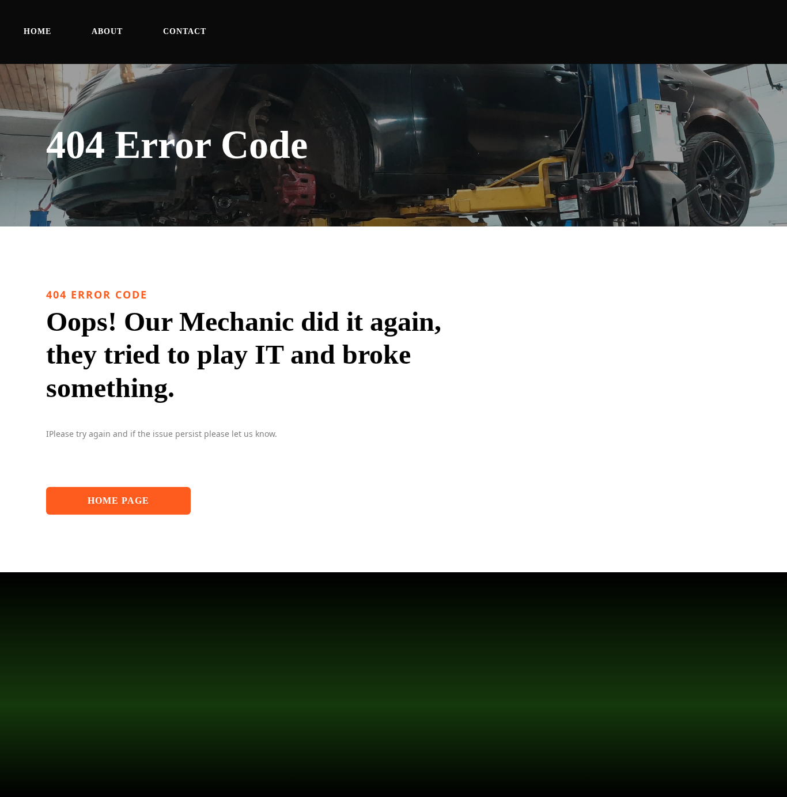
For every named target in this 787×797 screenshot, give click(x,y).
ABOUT (107, 31)
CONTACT (184, 31)
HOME (37, 31)
